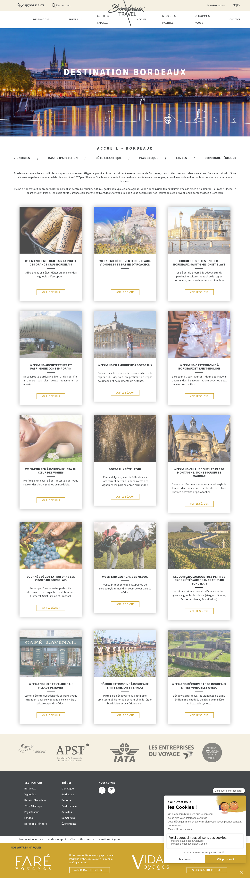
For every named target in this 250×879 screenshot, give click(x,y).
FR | (235, 5)
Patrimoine (68, 794)
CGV (72, 839)
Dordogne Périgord (220, 158)
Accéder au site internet (89, 870)
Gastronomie (69, 806)
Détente (66, 800)
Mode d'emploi (57, 839)
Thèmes (73, 19)
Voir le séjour (51, 292)
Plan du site (87, 839)
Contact (234, 19)
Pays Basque (148, 158)
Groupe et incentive (31, 839)
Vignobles (22, 158)
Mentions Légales (109, 839)
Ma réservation (216, 5)
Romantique (69, 818)
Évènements (69, 824)
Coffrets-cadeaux (103, 19)
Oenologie (68, 788)
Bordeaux (30, 788)
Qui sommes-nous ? (203, 19)
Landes (181, 158)
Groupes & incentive (169, 19)
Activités (67, 812)
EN (238, 5)
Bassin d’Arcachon (63, 158)
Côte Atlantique (109, 158)
